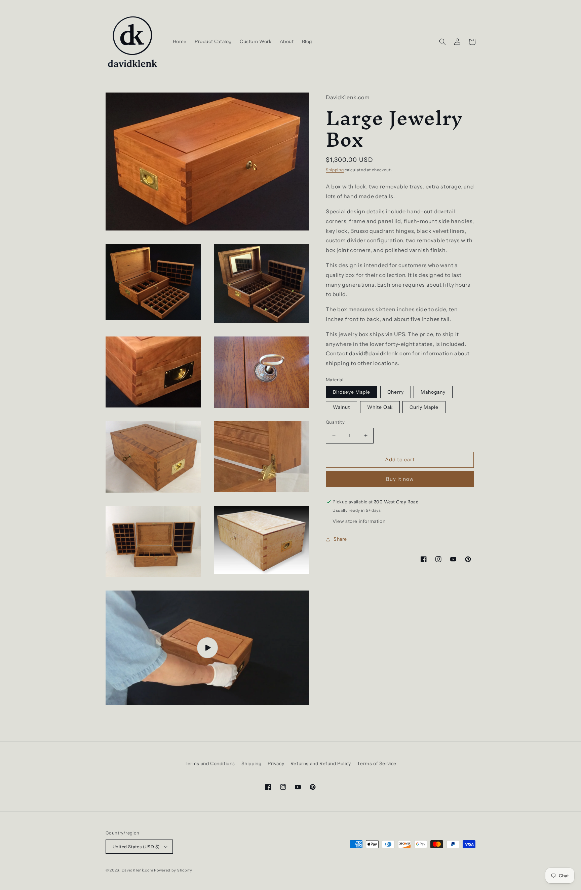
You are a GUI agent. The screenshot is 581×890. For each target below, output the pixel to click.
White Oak (380, 407)
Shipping (335, 169)
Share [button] (340, 539)
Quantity (335, 422)
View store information (359, 521)
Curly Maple (424, 407)
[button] (442, 41)
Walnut (341, 407)
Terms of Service (376, 763)
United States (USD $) (136, 846)
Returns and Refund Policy (320, 763)
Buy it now (400, 479)
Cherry (395, 392)
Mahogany (433, 392)
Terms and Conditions (210, 763)
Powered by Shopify (173, 870)
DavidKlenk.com (137, 870)
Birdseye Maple (351, 392)
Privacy (276, 763)
